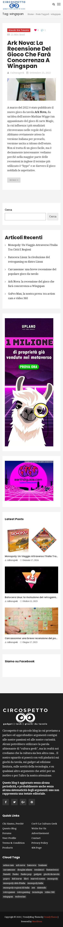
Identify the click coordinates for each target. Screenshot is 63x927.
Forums (6, 833)
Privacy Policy (40, 842)
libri (26, 878)
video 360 (49, 892)
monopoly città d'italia (14, 883)
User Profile (9, 838)
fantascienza (52, 870)
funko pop (26, 874)
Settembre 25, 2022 (40, 72)
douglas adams (24, 870)
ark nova (20, 865)
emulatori (39, 870)
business (42, 865)
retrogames (9, 892)
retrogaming (23, 892)
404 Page (37, 847)
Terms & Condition (13, 842)
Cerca (8, 209)
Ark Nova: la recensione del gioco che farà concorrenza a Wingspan (29, 54)
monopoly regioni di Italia (16, 887)
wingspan (8, 896)
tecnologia (37, 892)
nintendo (41, 887)
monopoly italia (35, 883)
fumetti (6, 874)
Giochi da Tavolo (19, 30)
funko (16, 874)
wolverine (20, 896)
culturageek (17, 72)
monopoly (52, 878)
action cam (8, 865)
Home (31, 14)
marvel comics (38, 878)
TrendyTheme (50, 917)
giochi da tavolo (51, 874)
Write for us (39, 828)
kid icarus (17, 878)
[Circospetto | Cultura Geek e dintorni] (14, 5)
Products (7, 847)
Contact (36, 838)
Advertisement (40, 833)
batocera (31, 865)
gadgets (37, 874)
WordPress (37, 921)
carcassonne (9, 870)
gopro (6, 878)
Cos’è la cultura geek (44, 823)
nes (33, 887)
